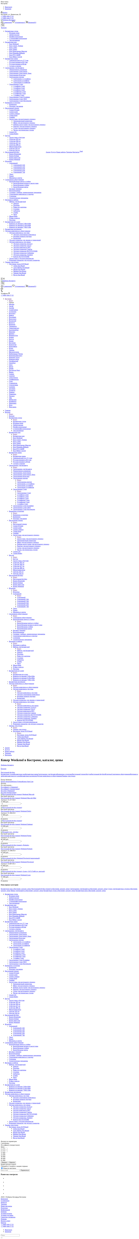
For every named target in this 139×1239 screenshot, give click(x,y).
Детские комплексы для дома (27, 693)
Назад (11, 300)
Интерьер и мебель (19, 645)
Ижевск (11, 333)
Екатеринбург (14, 330)
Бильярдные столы (19, 421)
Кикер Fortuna (17, 781)
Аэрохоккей (21, 597)
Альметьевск (13, 310)
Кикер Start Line (27, 781)
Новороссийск (14, 359)
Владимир (12, 317)
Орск (11, 365)
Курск (11, 348)
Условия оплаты (6, 1213)
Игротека (16, 592)
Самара (11, 374)
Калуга (11, 339)
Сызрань (12, 387)
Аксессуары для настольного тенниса (30, 539)
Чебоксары (12, 399)
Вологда (12, 322)
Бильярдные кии (19, 436)
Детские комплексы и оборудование (25, 687)
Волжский (12, 321)
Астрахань (12, 311)
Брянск (11, 315)
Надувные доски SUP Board (26, 735)
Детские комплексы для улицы (27, 705)
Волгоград (12, 319)
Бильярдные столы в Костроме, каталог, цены (59, 890)
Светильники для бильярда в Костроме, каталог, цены (88, 889)
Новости (4, 1202)
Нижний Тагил (14, 357)
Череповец (12, 403)
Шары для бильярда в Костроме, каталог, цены (27, 890)
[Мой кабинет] (2, 289)
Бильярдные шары (19, 456)
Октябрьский (13, 361)
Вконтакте (8, 7)
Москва (11, 304)
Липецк (11, 350)
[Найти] (1, 1237)
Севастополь (13, 377)
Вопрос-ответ (5, 1221)
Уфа (10, 398)
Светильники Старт (24, 493)
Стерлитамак (13, 385)
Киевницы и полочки (20, 515)
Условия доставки (7, 1215)
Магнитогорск (14, 352)
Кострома (12, 343)
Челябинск (12, 401)
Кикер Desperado (7, 781)
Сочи (11, 381)
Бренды (3, 1223)
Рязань (11, 372)
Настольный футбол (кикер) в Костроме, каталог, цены (50, 889)
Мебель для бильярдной (25, 650)
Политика (4, 1208)
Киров (11, 341)
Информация (5, 1210)
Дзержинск (13, 326)
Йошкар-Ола (13, 335)
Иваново (12, 332)
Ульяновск (12, 394)
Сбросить (12, 1162)
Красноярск (13, 346)
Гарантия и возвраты (8, 1217)
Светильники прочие (24, 482)
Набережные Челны (16, 354)
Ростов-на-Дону (14, 370)
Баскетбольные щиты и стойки (28, 623)
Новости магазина (9, 1168)
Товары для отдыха (19, 729)
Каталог (12, 416)
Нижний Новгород (15, 355)
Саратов (12, 376)
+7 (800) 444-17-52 (7, 16)
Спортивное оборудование (22, 617)
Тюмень (11, 392)
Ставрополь (13, 383)
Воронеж (12, 324)
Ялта (10, 405)
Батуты (15, 559)
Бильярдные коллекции (29, 776)
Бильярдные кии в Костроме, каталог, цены (16, 889)
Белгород (12, 313)
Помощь (4, 1212)
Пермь (11, 368)
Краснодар (12, 344)
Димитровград (14, 328)
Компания (4, 1199)
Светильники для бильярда (22, 469)
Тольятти (12, 390)
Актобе (11, 308)
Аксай (11, 306)
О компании (5, 1201)
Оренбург (12, 363)
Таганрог (12, 388)
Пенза (11, 366)
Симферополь (14, 379)
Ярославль (12, 407)
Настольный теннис (20, 524)
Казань (11, 337)
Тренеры (4, 1204)
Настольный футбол (20, 579)
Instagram (8, 9)
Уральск (12, 396)
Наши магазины (6, 1206)
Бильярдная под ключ (20, 674)
